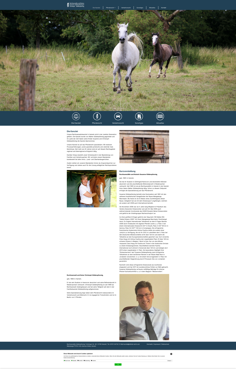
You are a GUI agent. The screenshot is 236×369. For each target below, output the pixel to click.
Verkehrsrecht (126, 8)
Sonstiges (140, 8)
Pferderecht (97, 122)
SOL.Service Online (85, 345)
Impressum (157, 343)
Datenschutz (165, 343)
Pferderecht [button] (110, 8)
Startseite (149, 343)
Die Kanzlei (96, 8)
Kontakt (163, 8)
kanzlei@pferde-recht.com (132, 343)
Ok (118, 364)
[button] (17, 60)
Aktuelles (152, 8)
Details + (170, 360)
